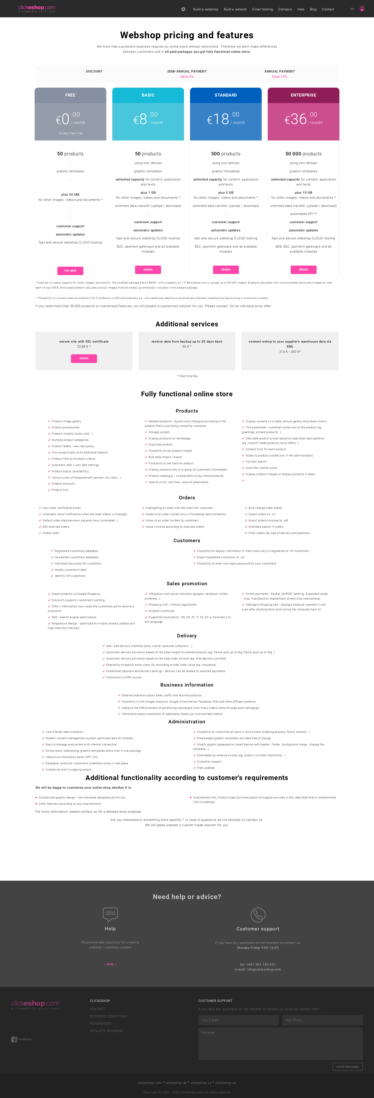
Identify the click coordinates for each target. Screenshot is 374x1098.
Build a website (235, 9)
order (148, 269)
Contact (328, 9)
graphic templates (70, 171)
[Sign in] (362, 8)
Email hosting (262, 9)
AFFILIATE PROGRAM (106, 1031)
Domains (285, 9)
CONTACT (97, 1009)
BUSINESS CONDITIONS (108, 1016)
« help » (110, 964)
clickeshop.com (150, 1083)
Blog (313, 9)
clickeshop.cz (201, 1083)
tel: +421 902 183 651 (258, 964)
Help (300, 9)
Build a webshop (205, 9)
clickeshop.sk (225, 1083)
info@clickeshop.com (264, 969)
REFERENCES (100, 1023)
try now (70, 270)
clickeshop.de (176, 1083)
